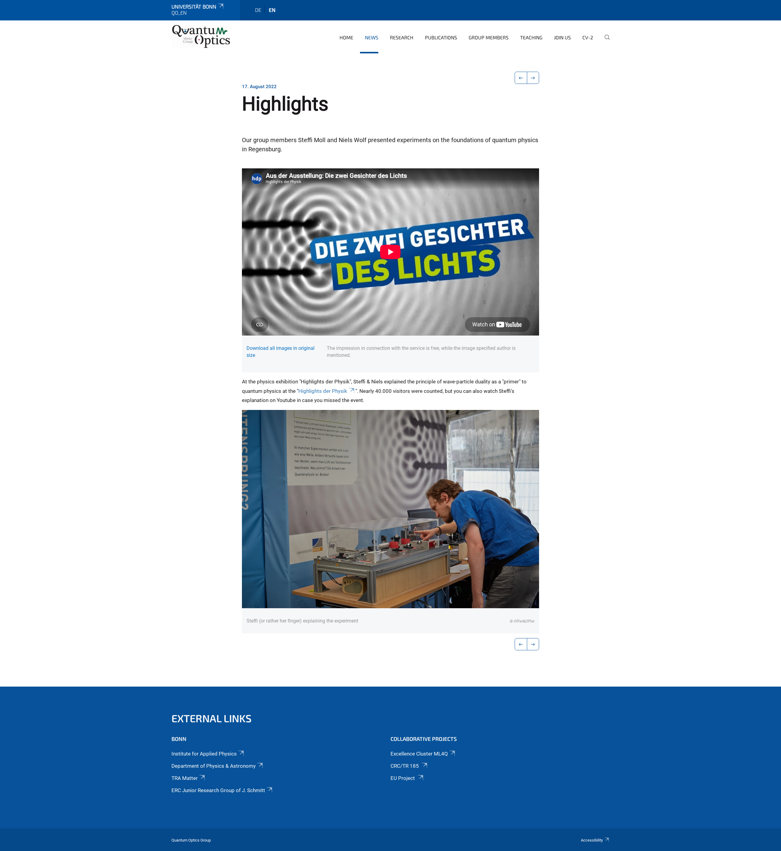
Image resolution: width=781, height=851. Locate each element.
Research (401, 37)
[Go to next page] (533, 78)
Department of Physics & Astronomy (213, 766)
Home (346, 37)
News (371, 37)
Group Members (489, 37)
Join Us (562, 37)
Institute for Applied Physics (204, 754)
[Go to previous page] (521, 78)
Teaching (531, 37)
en (272, 10)
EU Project (403, 778)
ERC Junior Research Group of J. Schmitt (218, 790)
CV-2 (587, 37)
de (258, 10)
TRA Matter (184, 778)
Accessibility (592, 840)
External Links (211, 718)
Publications (441, 37)
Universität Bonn (193, 6)
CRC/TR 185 (405, 766)
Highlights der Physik (322, 391)
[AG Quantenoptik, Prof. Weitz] (201, 36)
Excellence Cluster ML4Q (419, 754)
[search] (605, 41)
